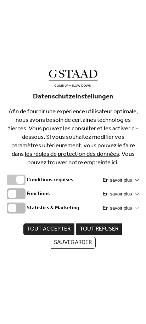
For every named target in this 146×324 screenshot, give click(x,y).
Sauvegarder (73, 243)
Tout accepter (49, 229)
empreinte (97, 163)
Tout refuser (99, 229)
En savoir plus (118, 180)
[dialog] (73, 162)
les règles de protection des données (72, 155)
